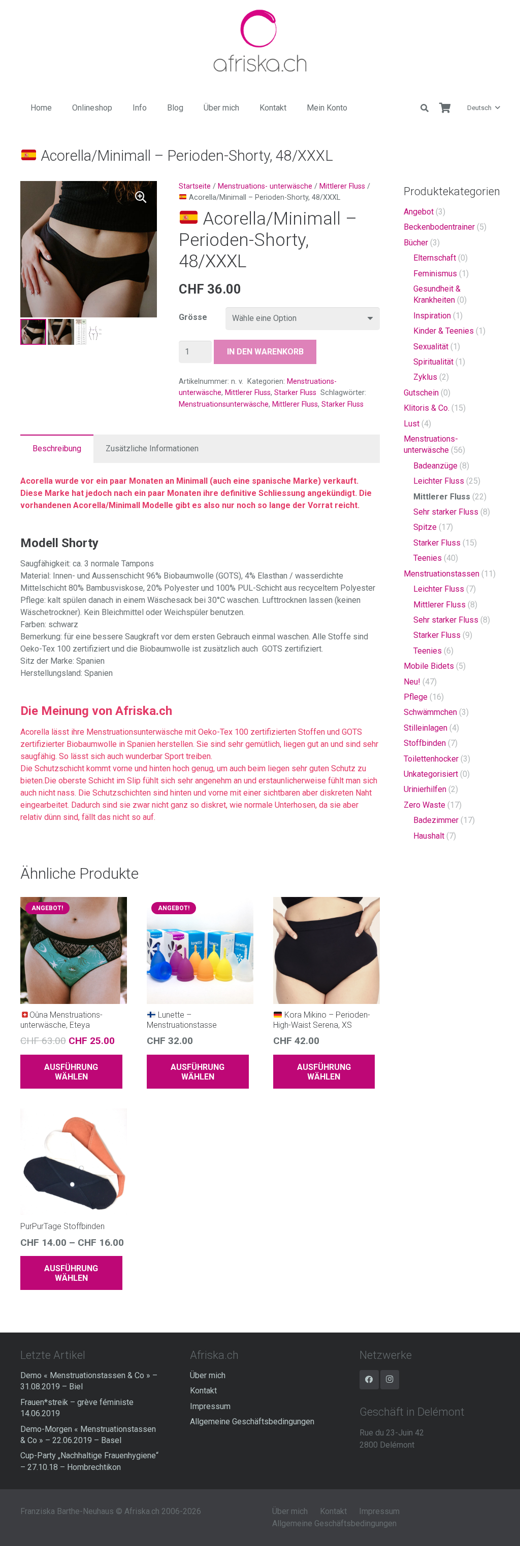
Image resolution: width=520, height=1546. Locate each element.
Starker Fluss (295, 392)
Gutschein (421, 393)
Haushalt (428, 836)
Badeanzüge (435, 466)
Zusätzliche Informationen (152, 448)
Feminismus (435, 273)
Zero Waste (424, 805)
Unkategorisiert (431, 774)
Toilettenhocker (431, 759)
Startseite (195, 186)
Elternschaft (434, 258)
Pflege (416, 697)
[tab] (56, 449)
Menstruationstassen (441, 574)
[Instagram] (390, 1379)
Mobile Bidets (429, 666)
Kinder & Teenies (443, 331)
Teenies (427, 558)
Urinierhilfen (425, 789)
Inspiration (432, 315)
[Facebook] (369, 1379)
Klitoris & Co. (426, 408)
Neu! (412, 682)
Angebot (419, 212)
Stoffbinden (425, 743)
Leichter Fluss (438, 481)
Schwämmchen (430, 712)
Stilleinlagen (425, 728)
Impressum (210, 1406)
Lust (411, 423)
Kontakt (203, 1390)
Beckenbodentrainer (439, 227)
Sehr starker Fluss (445, 512)
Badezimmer (436, 820)
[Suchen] (425, 108)
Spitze (425, 527)
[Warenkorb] (445, 108)
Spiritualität (433, 362)
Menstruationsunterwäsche (224, 404)
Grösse (193, 317)
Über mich (207, 1375)
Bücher (416, 242)
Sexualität (430, 346)
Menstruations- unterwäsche (265, 186)
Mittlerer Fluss (342, 186)
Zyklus (425, 377)
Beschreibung (56, 448)
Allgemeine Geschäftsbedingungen (252, 1421)
